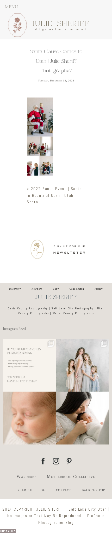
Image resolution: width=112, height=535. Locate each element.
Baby (56, 289)
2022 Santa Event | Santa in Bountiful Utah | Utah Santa (54, 195)
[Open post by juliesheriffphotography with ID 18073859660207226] (29, 418)
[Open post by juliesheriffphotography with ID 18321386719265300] (82, 365)
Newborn (37, 289)
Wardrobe (26, 476)
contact (63, 490)
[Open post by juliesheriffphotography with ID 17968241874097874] (29, 365)
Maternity (15, 289)
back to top (93, 490)
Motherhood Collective (71, 476)
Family (99, 289)
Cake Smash (77, 289)
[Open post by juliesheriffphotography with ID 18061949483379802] (82, 418)
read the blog (31, 490)
